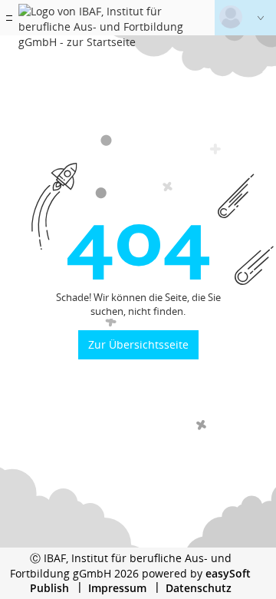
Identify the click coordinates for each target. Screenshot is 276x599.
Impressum (117, 588)
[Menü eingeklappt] (9, 17)
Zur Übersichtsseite (138, 344)
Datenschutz (199, 588)
